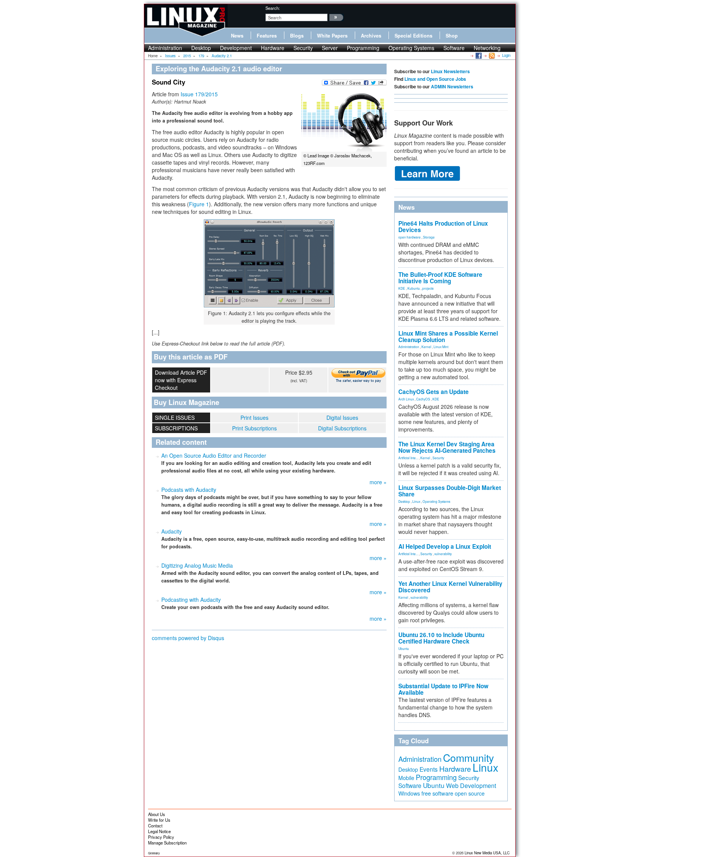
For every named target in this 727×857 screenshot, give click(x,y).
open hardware (409, 237)
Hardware (272, 48)
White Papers (332, 35)
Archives (371, 35)
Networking (487, 48)
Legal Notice (159, 831)
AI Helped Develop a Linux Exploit (444, 546)
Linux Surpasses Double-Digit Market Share (449, 490)
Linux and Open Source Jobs (435, 78)
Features (267, 35)
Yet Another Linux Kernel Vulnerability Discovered (450, 586)
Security (303, 48)
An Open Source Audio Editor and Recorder (213, 455)
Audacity (171, 531)
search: (272, 8)
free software (437, 793)
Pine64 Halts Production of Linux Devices (443, 226)
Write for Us (159, 820)
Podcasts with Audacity (188, 489)
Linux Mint (441, 346)
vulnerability (443, 553)
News (237, 35)
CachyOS (423, 399)
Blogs (297, 35)
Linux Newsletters (450, 71)
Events (429, 769)
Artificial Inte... (408, 457)
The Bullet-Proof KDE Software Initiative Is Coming (440, 277)
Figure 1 (199, 204)
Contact (155, 825)
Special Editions (413, 35)
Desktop (201, 48)
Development (236, 48)
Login (506, 55)
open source (470, 793)
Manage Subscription (167, 843)
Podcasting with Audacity (191, 599)
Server (330, 48)
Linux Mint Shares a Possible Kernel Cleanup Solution (448, 336)
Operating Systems (411, 48)
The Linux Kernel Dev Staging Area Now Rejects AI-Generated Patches (447, 447)
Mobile (406, 778)
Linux (416, 501)
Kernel (426, 346)
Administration (165, 48)
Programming (363, 48)
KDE (401, 288)
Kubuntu (413, 288)
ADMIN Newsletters (452, 86)
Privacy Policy (161, 837)
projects (428, 288)
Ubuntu (403, 648)
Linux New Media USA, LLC (487, 852)
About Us (156, 814)
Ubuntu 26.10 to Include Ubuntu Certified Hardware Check (441, 638)
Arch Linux (406, 399)
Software (454, 48)
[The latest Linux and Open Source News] (491, 55)
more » (378, 482)
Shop (452, 35)
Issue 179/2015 (199, 94)
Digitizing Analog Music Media (197, 565)
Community (468, 757)
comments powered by (188, 638)
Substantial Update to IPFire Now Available (443, 689)
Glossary (154, 853)
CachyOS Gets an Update (433, 392)
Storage (429, 237)
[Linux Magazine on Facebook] (478, 55)
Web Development (471, 785)
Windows (409, 793)
